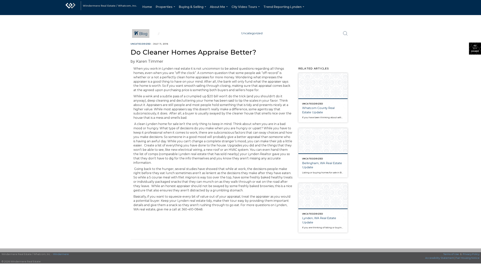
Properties (166, 10)
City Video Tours (246, 10)
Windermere (61, 254)
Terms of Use (451, 254)
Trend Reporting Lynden (284, 10)
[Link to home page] (70, 7)
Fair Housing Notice (467, 257)
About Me (219, 10)
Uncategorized (141, 44)
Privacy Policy (471, 254)
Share (475, 51)
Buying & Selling (193, 10)
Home (147, 7)
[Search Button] (345, 33)
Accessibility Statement (439, 257)
